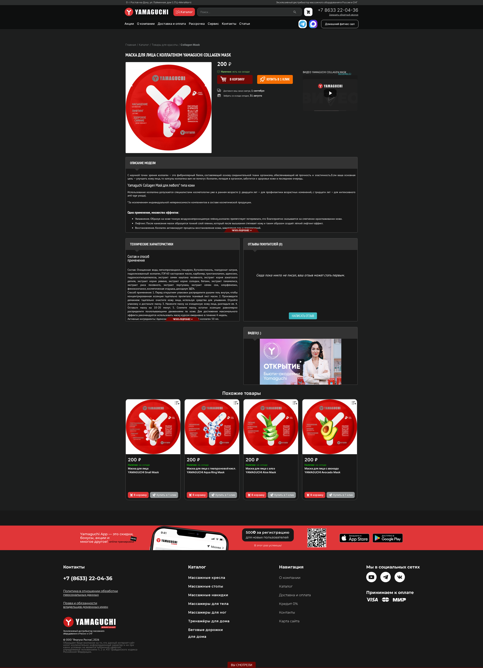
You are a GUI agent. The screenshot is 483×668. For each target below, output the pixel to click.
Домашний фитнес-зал (340, 24)
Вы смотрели (241, 665)
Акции (129, 24)
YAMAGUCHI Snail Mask (143, 472)
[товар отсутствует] (308, 12)
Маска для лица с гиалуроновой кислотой (214, 468)
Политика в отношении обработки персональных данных (90, 593)
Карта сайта (289, 621)
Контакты (229, 24)
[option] (300, 362)
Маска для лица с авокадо (322, 468)
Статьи (244, 24)
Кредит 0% (288, 604)
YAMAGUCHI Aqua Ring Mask (206, 472)
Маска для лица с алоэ (260, 468)
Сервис (213, 24)
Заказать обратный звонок (343, 14)
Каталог (285, 586)
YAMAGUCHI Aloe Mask (261, 472)
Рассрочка (197, 24)
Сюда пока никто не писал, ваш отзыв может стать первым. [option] (300, 275)
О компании (146, 24)
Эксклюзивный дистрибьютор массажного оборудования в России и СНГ (317, 2)
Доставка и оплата (172, 24)
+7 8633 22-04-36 (338, 10)
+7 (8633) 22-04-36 (87, 578)
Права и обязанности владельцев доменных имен (85, 605)
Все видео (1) (344, 73)
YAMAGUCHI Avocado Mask (322, 472)
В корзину (140, 494)
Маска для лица (138, 468)
